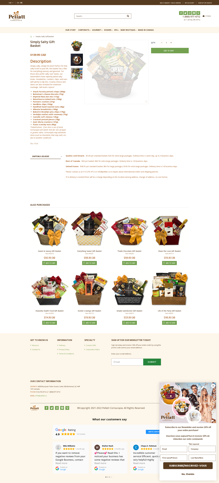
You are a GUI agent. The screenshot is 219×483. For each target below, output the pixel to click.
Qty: (153, 42)
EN (18, 3)
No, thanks (188, 474)
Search (128, 16)
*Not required (194, 444)
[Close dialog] (213, 386)
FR (21, 3)
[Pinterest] (194, 13)
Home (31, 36)
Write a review (154, 432)
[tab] (45, 156)
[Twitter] (185, 13)
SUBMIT (152, 362)
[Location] (198, 13)
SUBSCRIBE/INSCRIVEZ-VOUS (188, 465)
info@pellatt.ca (41, 396)
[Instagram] (189, 13)
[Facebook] (181, 13)
